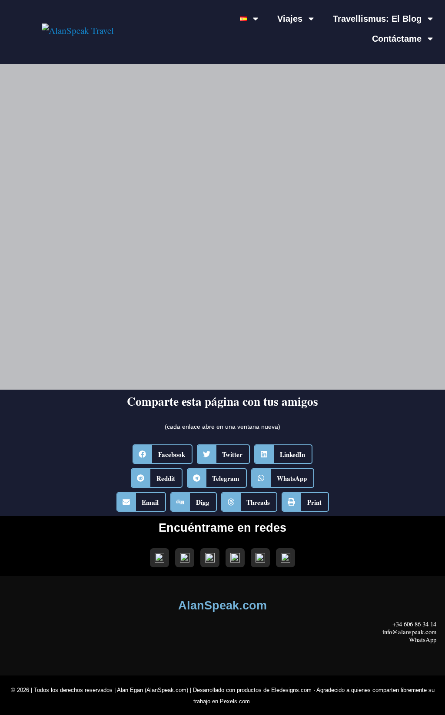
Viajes (289, 18)
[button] (163, 454)
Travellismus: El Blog (377, 18)
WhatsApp (422, 639)
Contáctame (397, 38)
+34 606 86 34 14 (414, 623)
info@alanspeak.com (409, 631)
